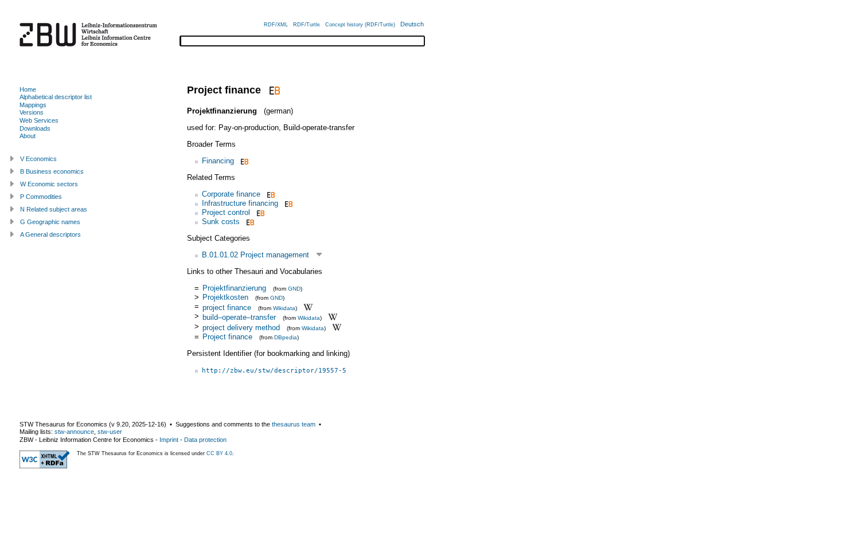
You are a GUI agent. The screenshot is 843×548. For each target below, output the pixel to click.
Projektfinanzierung (234, 288)
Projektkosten (225, 297)
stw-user (109, 431)
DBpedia (285, 337)
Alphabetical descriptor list (55, 96)
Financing (218, 160)
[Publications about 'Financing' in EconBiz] (243, 160)
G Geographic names (50, 221)
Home (27, 89)
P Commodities (41, 196)
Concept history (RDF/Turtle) (360, 25)
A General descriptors (50, 234)
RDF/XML (276, 25)
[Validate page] (44, 466)
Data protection (205, 439)
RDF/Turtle (306, 25)
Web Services (38, 120)
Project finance (227, 336)
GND (294, 288)
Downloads (34, 128)
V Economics (38, 158)
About (27, 135)
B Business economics (52, 171)
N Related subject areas (53, 209)
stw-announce (74, 431)
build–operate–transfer (239, 317)
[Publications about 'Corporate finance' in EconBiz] (270, 194)
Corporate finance (231, 194)
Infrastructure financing (240, 203)
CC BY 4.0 (219, 453)
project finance (226, 307)
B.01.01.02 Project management (255, 254)
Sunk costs (221, 221)
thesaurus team (293, 424)
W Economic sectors (49, 184)
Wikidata (284, 307)
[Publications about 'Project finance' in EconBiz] (273, 90)
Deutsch (412, 24)
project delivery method (241, 327)
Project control (226, 212)
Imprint (168, 439)
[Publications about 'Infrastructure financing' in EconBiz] (287, 203)
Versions (31, 112)
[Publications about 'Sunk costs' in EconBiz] (249, 221)
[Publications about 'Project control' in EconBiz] (259, 212)
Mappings (32, 104)
